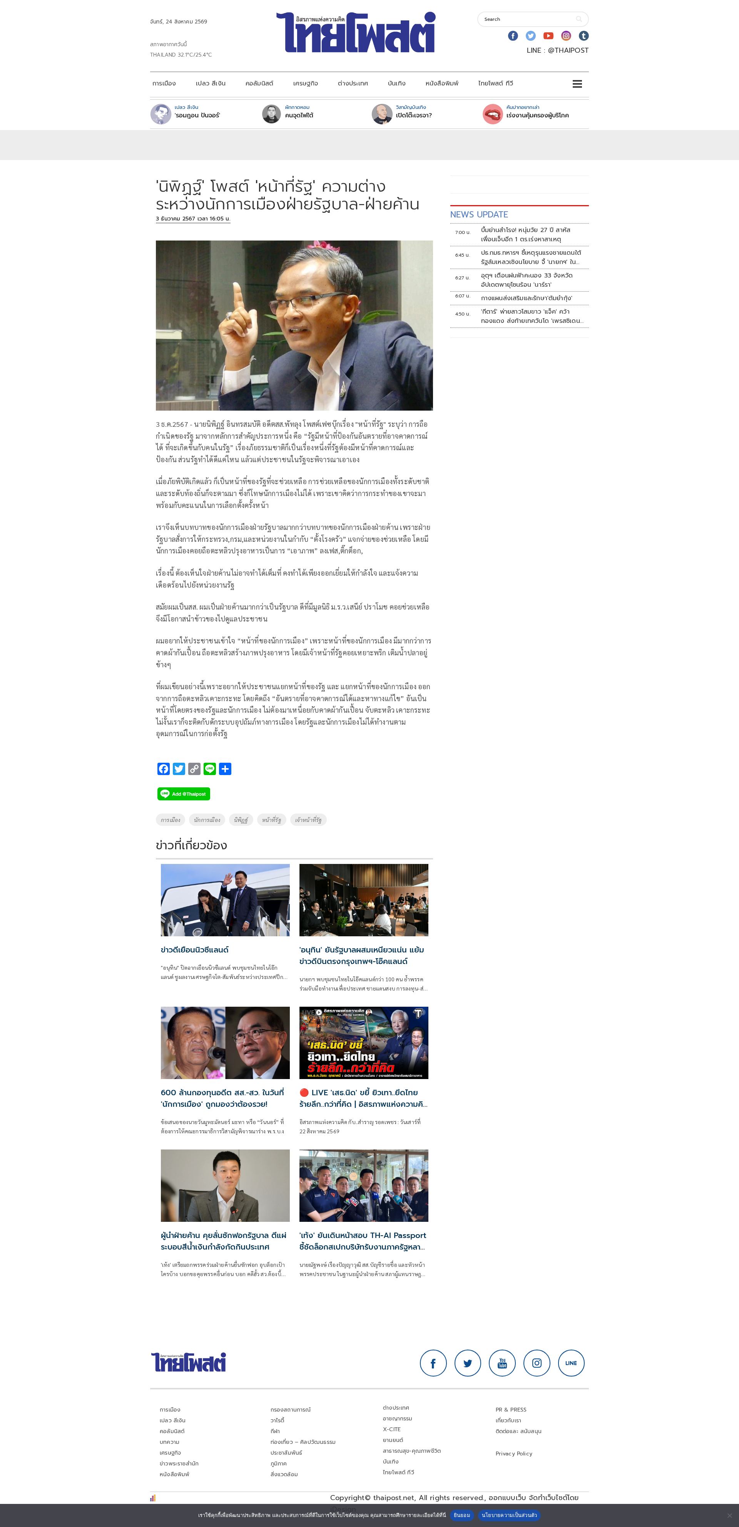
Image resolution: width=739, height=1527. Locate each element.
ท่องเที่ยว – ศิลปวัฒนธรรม (303, 1442)
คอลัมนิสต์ (259, 83)
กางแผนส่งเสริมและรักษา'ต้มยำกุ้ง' (527, 298)
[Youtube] (548, 36)
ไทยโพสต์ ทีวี (495, 83)
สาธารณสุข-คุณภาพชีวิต (412, 1451)
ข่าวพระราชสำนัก (179, 1464)
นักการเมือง (207, 819)
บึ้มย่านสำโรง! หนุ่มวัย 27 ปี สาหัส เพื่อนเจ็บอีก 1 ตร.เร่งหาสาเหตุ (526, 235)
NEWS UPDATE (479, 214)
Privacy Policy (514, 1454)
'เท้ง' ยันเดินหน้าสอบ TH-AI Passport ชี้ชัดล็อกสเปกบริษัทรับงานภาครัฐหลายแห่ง (362, 1247)
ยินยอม (462, 1515)
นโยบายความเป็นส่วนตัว (509, 1515)
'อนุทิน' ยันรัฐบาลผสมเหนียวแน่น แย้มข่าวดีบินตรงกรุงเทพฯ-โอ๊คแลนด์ (361, 955)
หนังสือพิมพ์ (442, 83)
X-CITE (392, 1429)
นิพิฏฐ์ (241, 819)
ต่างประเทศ (353, 83)
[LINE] (571, 1363)
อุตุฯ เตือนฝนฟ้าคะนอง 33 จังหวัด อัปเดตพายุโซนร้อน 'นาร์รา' (527, 280)
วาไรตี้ (277, 1421)
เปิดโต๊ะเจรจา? (414, 115)
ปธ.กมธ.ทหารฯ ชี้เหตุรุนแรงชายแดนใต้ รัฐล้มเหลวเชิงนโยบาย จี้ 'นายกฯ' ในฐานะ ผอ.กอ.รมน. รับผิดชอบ (531, 257)
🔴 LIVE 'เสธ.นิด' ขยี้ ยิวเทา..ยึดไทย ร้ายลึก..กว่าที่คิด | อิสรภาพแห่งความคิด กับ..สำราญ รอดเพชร (363, 1104)
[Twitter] (531, 36)
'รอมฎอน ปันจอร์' (197, 115)
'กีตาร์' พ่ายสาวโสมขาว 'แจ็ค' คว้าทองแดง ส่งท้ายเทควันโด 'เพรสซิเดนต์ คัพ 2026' (530, 316)
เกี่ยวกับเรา (509, 1421)
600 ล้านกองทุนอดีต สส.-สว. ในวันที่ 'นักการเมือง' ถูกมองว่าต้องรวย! (222, 1098)
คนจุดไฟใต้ (299, 115)
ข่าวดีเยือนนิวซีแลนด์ (195, 950)
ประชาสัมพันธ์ (287, 1453)
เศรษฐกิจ (305, 83)
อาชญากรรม (398, 1419)
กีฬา (275, 1431)
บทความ (169, 1442)
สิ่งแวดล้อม (284, 1474)
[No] (729, 1515)
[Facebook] (513, 36)
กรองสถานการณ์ (291, 1410)
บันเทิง (397, 83)
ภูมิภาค (279, 1464)
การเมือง (164, 83)
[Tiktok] (584, 36)
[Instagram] (566, 36)
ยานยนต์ (393, 1440)
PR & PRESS (511, 1410)
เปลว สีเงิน (211, 83)
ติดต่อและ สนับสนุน (519, 1431)
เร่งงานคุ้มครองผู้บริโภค (538, 115)
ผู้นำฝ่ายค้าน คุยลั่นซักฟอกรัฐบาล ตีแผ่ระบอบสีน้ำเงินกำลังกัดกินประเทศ (223, 1241)
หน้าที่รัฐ (271, 819)
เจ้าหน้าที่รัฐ (308, 819)
